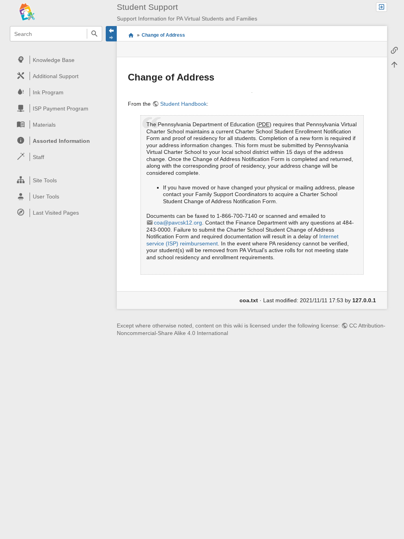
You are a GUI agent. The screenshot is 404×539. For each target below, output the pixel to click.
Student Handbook (183, 104)
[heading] (56, 59)
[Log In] (381, 7)
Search (94, 33)
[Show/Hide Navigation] (111, 33)
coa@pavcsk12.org (178, 222)
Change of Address (163, 35)
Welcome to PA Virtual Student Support (130, 35)
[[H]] (44, 11)
